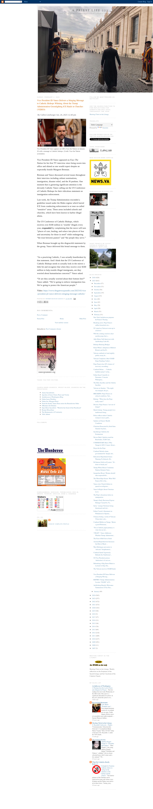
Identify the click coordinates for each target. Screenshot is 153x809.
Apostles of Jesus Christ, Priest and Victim (55, 395)
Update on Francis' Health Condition (101, 422)
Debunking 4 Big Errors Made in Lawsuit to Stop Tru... (104, 564)
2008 (94, 645)
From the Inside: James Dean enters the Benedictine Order (60, 403)
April (96, 308)
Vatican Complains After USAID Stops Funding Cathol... (103, 359)
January (96, 591)
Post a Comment (42, 315)
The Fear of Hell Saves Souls (102, 538)
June (95, 302)
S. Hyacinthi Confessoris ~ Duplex (102, 725)
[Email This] (38, 302)
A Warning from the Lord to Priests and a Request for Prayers (102, 689)
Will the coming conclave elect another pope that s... (103, 334)
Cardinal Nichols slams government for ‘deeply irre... (103, 452)
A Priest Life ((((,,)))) (95, 10)
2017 (94, 617)
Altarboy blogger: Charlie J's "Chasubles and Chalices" (107, 743)
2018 (94, 614)
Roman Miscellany (48, 410)
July (95, 299)
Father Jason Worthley (49, 399)
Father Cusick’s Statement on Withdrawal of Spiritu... (102, 512)
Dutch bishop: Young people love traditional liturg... (104, 411)
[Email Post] (74, 298)
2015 (94, 623)
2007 (94, 648)
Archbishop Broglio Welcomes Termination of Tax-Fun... (103, 586)
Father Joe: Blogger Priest (50, 401)
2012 (94, 633)
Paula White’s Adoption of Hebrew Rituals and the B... (104, 349)
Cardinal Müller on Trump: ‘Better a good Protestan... (104, 523)
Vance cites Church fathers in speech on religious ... (102, 485)
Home (62, 319)
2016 (94, 620)
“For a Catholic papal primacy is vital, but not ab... (103, 528)
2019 (94, 611)
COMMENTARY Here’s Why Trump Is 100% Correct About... (104, 444)
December (97, 283)
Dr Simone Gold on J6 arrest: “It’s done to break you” (104, 463)
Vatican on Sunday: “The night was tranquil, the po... (103, 389)
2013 (94, 629)
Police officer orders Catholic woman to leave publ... (102, 416)
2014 (94, 626)
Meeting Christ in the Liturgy (99, 114)
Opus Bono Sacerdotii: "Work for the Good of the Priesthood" (61, 408)
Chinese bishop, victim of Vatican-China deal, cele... (104, 518)
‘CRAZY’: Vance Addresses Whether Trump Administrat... (103, 534)
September (97, 293)
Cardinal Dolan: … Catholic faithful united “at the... (102, 370)
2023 (94, 598)
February (97, 314)
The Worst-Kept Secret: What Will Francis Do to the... (104, 479)
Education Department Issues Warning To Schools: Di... (102, 458)
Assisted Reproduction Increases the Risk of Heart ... (103, 542)
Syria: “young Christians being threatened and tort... (103, 507)
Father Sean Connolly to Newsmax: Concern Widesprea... (101, 377)
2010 (94, 639)
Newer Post (40, 319)
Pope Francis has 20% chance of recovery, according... (103, 365)
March (96, 311)
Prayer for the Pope (99, 448)
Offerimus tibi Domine (49, 405)
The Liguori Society (99, 739)
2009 (94, 642)
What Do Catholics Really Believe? (101, 763)
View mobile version (61, 322)
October (97, 290)
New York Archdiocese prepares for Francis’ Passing (103, 318)
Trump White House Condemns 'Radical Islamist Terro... (103, 468)
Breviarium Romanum (100, 702)
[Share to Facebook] (45, 302)
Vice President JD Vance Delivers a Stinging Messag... (104, 575)
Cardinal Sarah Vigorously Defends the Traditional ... (102, 553)
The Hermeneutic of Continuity (52, 412)
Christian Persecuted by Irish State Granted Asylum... (104, 427)
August (96, 296)
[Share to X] (42, 302)
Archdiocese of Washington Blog (52, 397)
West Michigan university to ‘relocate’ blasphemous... (102, 548)
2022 (94, 601)
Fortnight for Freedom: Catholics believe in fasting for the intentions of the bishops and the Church (108, 770)
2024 (94, 595)
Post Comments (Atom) (53, 329)
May (95, 305)
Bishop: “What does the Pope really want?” (102, 400)
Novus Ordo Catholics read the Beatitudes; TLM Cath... (103, 438)
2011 (94, 636)
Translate (105, 128)
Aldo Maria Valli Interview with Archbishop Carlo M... (103, 340)
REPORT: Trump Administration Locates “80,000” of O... (104, 581)
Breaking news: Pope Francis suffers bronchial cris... (102, 324)
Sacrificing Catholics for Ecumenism (101, 433)
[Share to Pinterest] (47, 302)
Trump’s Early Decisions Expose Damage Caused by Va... (103, 501)
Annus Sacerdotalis (48, 393)
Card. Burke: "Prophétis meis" (106, 705)
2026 (94, 277)
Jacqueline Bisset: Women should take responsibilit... (104, 474)
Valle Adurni (46, 414)
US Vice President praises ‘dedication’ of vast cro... (102, 559)
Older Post (82, 319)
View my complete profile (58, 524)
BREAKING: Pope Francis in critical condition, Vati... (102, 395)
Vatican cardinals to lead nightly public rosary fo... (104, 354)
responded (47, 228)
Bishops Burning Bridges (101, 344)
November (97, 286)
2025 (94, 281)
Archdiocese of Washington (101, 686)
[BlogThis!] (40, 302)
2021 (94, 605)
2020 (94, 608)
